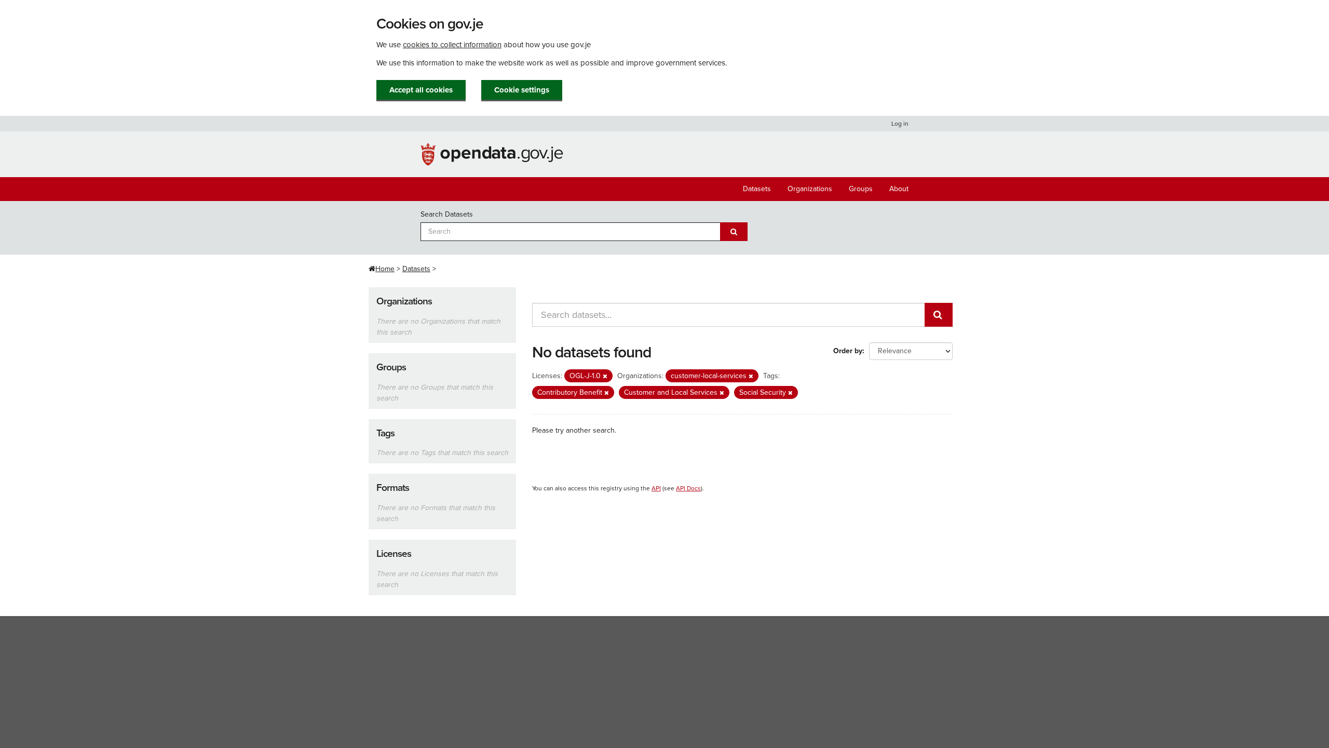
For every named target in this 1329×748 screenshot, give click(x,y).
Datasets (757, 188)
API (656, 488)
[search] (939, 315)
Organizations (810, 188)
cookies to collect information (452, 44)
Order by (847, 350)
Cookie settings (521, 90)
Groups (861, 188)
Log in (899, 123)
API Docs (688, 488)
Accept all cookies (421, 90)
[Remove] (605, 376)
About (898, 188)
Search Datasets (447, 214)
